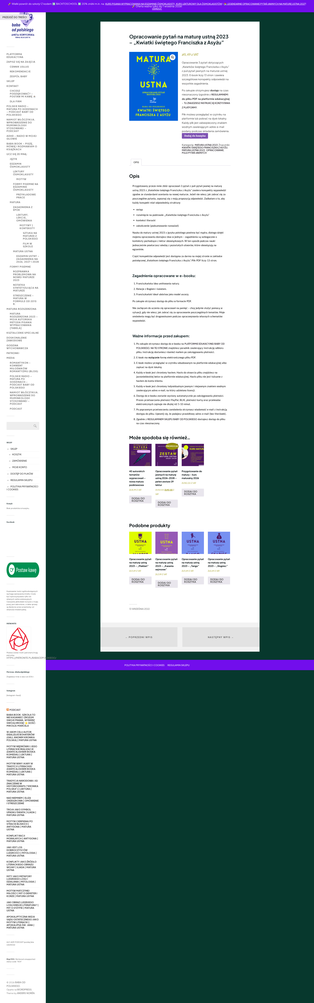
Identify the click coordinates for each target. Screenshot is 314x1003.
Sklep (11, 81)
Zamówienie (19, 460)
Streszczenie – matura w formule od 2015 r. (25, 300)
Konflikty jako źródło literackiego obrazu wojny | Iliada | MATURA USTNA (21, 865)
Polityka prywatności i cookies (144, 665)
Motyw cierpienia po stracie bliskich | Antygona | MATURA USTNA (20, 825)
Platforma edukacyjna (15, 55)
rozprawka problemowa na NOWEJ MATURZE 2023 (24, 275)
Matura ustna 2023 (206, 144)
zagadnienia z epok (23, 208)
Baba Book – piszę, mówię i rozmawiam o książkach (22, 146)
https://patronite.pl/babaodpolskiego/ (31, 657)
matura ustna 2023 (193, 150)
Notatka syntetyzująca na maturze (25, 287)
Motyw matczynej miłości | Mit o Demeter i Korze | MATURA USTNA (22, 893)
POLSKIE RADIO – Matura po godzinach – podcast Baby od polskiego (22, 110)
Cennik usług (19, 66)
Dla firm (16, 101)
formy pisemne (20, 266)
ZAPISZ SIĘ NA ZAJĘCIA (21, 61)
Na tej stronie (159, 347)
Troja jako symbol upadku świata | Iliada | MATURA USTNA (21, 812)
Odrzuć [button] (157, 8)
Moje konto (19, 467)
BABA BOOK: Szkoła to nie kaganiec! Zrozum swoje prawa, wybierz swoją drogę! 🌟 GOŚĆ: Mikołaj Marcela (21, 720)
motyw (21, 179)
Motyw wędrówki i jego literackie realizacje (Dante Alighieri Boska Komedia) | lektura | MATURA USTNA (22, 752)
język (13, 158)
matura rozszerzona (21, 308)
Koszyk (16, 454)
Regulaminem (219, 94)
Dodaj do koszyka (195, 135)
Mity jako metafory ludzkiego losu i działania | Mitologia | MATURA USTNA (21, 880)
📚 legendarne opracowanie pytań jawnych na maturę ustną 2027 (264, 3)
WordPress (24, 989)
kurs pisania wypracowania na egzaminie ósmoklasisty (140, 3)
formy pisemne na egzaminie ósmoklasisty (25, 186)
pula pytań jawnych (194, 152)
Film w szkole (28, 245)
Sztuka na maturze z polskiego (30, 235)
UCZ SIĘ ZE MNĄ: (17, 154)
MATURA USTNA (23, 251)
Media (11, 357)
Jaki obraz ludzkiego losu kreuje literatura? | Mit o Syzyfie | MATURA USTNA (23, 906)
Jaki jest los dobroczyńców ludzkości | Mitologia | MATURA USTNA (22, 851)
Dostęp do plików (21, 473)
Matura (15, 202)
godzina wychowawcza (17, 347)
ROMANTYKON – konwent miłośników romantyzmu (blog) (24, 367)
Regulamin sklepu (21, 480)
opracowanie (215, 150)
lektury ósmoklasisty (23, 173)
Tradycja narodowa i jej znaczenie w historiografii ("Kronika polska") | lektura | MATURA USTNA (22, 786)
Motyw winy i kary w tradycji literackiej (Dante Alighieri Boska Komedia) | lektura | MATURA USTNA (21, 769)
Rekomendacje (20, 71)
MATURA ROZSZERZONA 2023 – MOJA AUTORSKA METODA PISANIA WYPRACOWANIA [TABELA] (24, 320)
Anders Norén (26, 993)
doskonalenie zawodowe (17, 339)
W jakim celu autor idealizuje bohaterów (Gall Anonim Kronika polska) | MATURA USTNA (22, 736)
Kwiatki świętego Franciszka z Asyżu (204, 147)
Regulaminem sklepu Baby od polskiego (172, 419)
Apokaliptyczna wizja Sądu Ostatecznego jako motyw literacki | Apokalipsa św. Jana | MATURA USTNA (23, 922)
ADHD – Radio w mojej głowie (22, 137)
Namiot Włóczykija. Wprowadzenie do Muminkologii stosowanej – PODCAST (21, 125)
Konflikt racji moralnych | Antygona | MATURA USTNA (22, 838)
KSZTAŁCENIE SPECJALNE (23, 332)
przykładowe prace (26, 196)
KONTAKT (13, 85)
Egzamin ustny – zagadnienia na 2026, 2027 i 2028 (27, 258)
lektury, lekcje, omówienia (24, 217)
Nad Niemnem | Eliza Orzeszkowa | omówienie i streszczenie (23, 800)
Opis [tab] (136, 162)
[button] (172, 57)
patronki (13, 353)
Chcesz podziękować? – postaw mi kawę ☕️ (23, 93)
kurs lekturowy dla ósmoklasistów (198, 3)
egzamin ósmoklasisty (20, 165)
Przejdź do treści (14, 17)
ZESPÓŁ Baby (18, 76)
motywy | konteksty (27, 227)
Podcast (16, 408)
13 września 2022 (139, 608)
